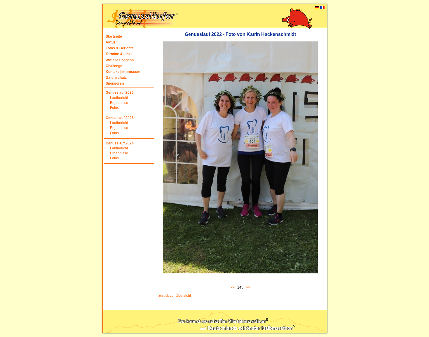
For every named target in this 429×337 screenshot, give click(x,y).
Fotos (114, 108)
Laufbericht (119, 98)
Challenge (114, 66)
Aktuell (111, 42)
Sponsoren (115, 83)
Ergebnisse (119, 103)
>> (248, 287)
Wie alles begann (120, 60)
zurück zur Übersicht (174, 296)
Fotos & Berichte (120, 48)
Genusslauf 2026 (120, 92)
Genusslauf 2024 (120, 143)
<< (233, 287)
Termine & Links (119, 54)
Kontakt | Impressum (123, 72)
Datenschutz (116, 78)
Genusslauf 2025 (120, 118)
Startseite (114, 36)
